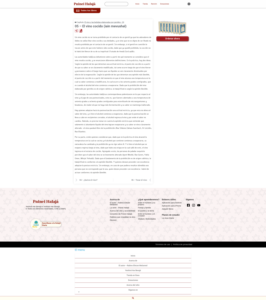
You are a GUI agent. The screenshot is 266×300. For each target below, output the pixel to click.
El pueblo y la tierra (146, 211)
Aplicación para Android (172, 203)
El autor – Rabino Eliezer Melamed (133, 265)
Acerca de (133, 261)
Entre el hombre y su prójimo (146, 204)
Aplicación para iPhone (171, 206)
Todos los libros (89, 10)
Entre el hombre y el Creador (146, 215)
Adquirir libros (167, 209)
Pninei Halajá (84, 4)
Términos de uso (162, 244)
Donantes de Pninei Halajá (121, 214)
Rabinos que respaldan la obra (122, 217)
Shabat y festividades (147, 219)
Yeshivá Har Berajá (133, 270)
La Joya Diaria (168, 218)
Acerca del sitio (133, 285)
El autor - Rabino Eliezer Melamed (120, 204)
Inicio (133, 256)
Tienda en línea (133, 275)
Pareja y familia (144, 208)
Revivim (113, 220)
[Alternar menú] (189, 3)
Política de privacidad (182, 244)
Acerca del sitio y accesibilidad (122, 211)
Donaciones (133, 280)
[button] (133, 298)
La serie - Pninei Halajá (119, 208)
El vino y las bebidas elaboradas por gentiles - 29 (104, 22)
